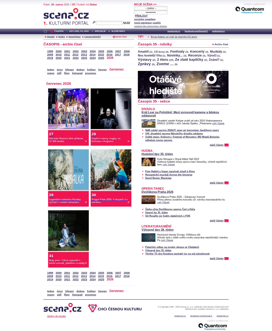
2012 (75, 54)
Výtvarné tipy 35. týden (158, 250)
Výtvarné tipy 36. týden (158, 229)
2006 (110, 51)
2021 (67, 58)
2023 (84, 58)
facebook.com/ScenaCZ (196, 31)
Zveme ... (167, 64)
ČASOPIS (58, 31)
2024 (93, 58)
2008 (127, 51)
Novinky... (176, 55)
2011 (67, 54)
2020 (59, 58)
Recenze (196, 55)
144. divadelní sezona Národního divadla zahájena (174, 133)
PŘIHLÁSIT (141, 16)
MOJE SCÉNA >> (145, 4)
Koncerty (199, 51)
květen (91, 69)
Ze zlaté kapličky (191, 59)
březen (69, 69)
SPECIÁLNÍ (100, 31)
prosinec (90, 73)
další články (217, 145)
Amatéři (145, 51)
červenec (116, 69)
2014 (92, 54)
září (59, 73)
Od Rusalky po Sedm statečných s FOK (167, 216)
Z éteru (165, 59)
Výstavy (146, 59)
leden (50, 69)
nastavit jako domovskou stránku (150, 26)
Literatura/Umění (92, 37)
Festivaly (179, 51)
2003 (84, 51)
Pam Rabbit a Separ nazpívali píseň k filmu (170, 171)
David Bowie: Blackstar (158, 178)
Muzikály (218, 51)
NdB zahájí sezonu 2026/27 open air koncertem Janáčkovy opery (182, 130)
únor (60, 69)
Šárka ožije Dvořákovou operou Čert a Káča (170, 209)
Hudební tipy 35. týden (157, 154)
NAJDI (126, 22)
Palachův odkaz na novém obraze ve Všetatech (172, 247)
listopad (77, 73)
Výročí (213, 55)
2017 (118, 54)
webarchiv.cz (218, 31)
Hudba (61, 37)
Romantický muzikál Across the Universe (168, 174)
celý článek (218, 123)
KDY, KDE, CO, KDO (79, 31)
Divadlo (51, 37)
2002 (76, 51)
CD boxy (161, 51)
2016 (110, 54)
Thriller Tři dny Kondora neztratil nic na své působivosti (177, 253)
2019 (50, 58)
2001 (67, 51)
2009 (50, 54)
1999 (50, 51)
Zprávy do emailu (56, 316)
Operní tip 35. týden (156, 212)
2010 (59, 54)
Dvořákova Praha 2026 (157, 191)
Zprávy (146, 64)
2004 (93, 51)
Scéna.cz (49, 9)
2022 (76, 58)
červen (102, 69)
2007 (118, 51)
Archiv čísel (121, 37)
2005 (101, 51)
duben (80, 69)
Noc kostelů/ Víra (151, 55)
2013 (84, 54)
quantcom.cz (173, 31)
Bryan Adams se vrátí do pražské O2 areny (174, 36)
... (226, 145)
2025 (101, 58)
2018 (127, 54)
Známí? (216, 59)
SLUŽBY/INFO (118, 31)
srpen (50, 73)
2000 (59, 51)
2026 (110, 57)
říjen (67, 73)
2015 (101, 54)
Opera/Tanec (74, 37)
